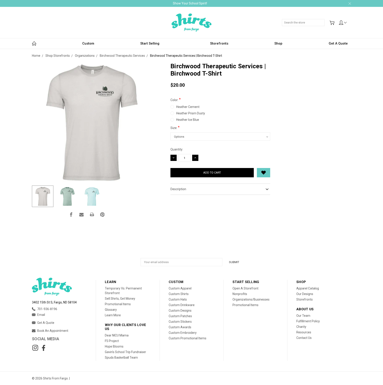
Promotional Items (118, 304)
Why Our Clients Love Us (125, 327)
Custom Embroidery (183, 332)
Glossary (111, 309)
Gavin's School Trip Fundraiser (125, 352)
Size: (175, 127)
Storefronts (219, 43)
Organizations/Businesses (251, 299)
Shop (278, 43)
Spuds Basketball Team (121, 357)
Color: (175, 99)
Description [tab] (178, 189)
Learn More (113, 315)
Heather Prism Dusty (190, 113)
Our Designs (304, 294)
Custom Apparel (180, 288)
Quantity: (176, 149)
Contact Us (304, 338)
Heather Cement (187, 107)
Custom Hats (178, 299)
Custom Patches (180, 316)
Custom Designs (180, 310)
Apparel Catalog (307, 288)
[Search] (322, 20)
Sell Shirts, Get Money (120, 298)
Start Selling (149, 43)
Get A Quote (338, 43)
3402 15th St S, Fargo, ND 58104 (54, 302)
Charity (301, 326)
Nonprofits (240, 294)
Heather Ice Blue (187, 119)
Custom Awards (180, 327)
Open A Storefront (245, 288)
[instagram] (35, 347)
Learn (110, 282)
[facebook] (43, 347)
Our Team (303, 315)
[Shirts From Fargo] (191, 22)
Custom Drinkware (182, 305)
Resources (303, 332)
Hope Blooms (114, 346)
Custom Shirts (179, 294)
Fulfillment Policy (308, 321)
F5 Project (112, 341)
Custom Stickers (180, 321)
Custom (88, 43)
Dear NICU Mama (117, 335)
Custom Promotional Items (187, 338)
